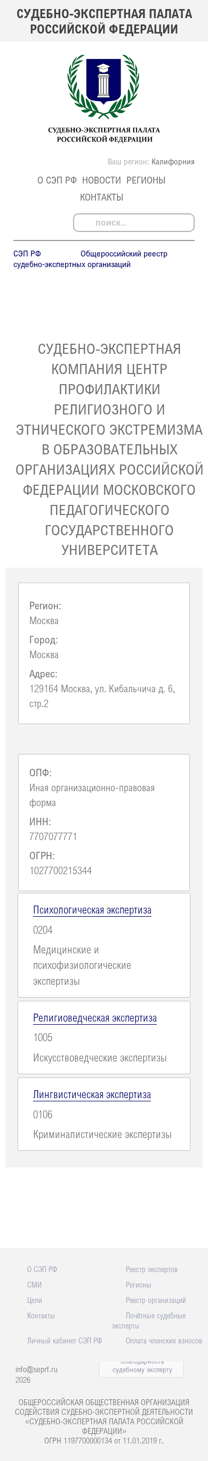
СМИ (34, 1284)
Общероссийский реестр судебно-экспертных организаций (90, 258)
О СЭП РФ (57, 180)
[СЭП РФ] (104, 143)
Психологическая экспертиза (92, 909)
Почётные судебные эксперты (149, 1320)
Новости (101, 180)
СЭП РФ (27, 253)
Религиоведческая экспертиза (95, 1017)
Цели (34, 1300)
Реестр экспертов (152, 1269)
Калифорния (173, 161)
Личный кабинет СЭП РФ (64, 1340)
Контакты (101, 197)
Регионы (145, 180)
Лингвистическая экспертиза (92, 1094)
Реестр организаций (156, 1300)
